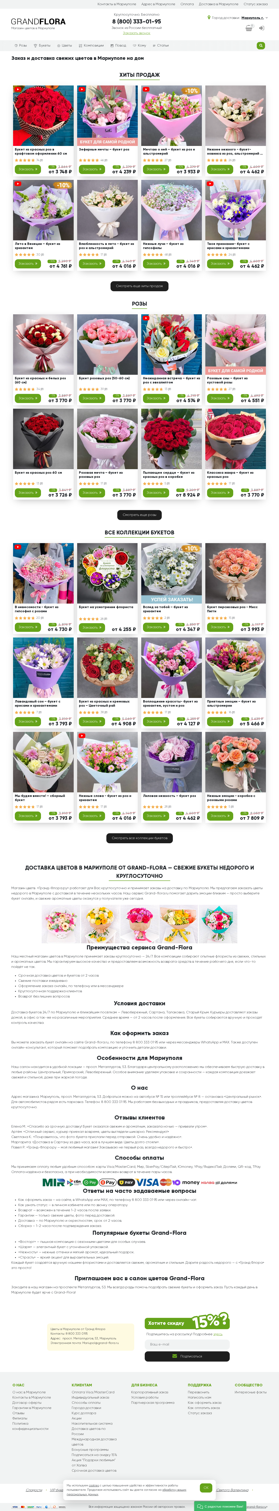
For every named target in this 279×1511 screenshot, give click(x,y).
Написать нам (199, 1397)
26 (231, 160)
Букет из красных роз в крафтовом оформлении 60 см (41, 152)
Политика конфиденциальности (30, 1426)
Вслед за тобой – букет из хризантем (165, 609)
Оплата (187, 4)
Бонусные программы (90, 1450)
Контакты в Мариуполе (117, 4)
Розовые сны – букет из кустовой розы (227, 380)
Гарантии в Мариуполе (31, 1408)
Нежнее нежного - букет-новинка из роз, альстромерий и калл (234, 152)
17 (102, 254)
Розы (23, 45)
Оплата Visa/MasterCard (93, 1392)
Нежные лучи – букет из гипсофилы (163, 246)
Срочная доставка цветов (94, 1471)
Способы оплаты (86, 1403)
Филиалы (19, 1418)
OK (206, 1488)
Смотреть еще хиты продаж (139, 286)
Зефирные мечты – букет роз (104, 149)
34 (38, 389)
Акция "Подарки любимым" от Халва (94, 1463)
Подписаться (191, 1356)
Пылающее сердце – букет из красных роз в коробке (168, 475)
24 (231, 254)
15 (230, 617)
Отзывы (18, 1413)
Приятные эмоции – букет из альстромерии (231, 704)
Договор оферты (26, 1403)
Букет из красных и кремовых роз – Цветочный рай (104, 704)
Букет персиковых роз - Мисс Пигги (232, 609)
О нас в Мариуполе (29, 1392)
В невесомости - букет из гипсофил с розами (36, 609)
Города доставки (86, 1408)
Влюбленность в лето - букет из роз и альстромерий (106, 246)
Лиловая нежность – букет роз (169, 796)
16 (230, 712)
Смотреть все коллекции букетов (139, 838)
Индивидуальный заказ (90, 1397)
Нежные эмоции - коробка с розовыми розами (231, 798)
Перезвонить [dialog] (198, 1392)
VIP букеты (58, 1490)
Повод (120, 45)
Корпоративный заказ (149, 1392)
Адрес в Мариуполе (158, 4)
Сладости (34, 1490)
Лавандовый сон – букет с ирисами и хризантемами (37, 704)
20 (38, 617)
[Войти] (262, 28)
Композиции (94, 45)
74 (38, 160)
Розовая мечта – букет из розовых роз (101, 475)
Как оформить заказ (204, 1403)
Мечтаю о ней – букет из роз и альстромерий (169, 152)
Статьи (163, 45)
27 (166, 160)
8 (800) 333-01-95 (136, 22)
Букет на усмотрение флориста (106, 607)
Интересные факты (251, 1392)
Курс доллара (84, 1413)
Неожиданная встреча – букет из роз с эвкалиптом (171, 380)
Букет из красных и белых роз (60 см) (40, 380)
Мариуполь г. (253, 18)
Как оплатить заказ (204, 1408)
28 (102, 619)
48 (167, 254)
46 (102, 160)
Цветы (67, 45)
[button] (220, 1506)
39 (102, 389)
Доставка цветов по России (89, 1431)
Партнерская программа (152, 1403)
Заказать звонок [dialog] (136, 33)
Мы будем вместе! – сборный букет (40, 798)
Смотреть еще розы (139, 515)
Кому (142, 45)
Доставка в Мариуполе (218, 4)
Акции (77, 1418)
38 (102, 712)
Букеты (44, 45)
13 (166, 389)
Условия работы (144, 1397)
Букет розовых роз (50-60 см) (104, 378)
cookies (94, 1485)
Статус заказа (256, 4)
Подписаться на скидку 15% (94, 1455)
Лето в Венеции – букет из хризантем (37, 246)
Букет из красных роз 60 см (38, 473)
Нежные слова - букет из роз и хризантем (105, 798)
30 (38, 254)
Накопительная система (92, 1424)
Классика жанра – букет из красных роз (230, 475)
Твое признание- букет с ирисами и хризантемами (228, 246)
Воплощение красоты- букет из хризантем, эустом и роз (170, 704)
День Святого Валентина (227, 1490)
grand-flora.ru (256, 1506)
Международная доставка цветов (94, 1442)
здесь (217, 1334)
